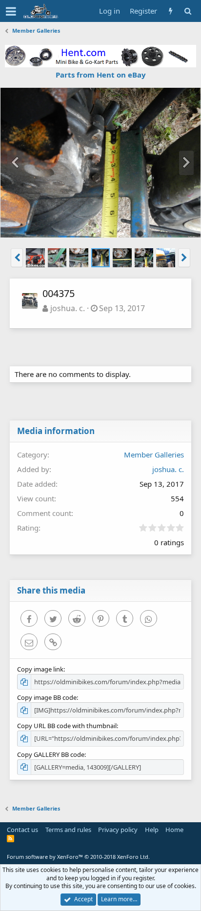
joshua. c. (67, 308)
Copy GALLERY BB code (50, 754)
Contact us (22, 829)
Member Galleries (154, 454)
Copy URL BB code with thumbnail (67, 725)
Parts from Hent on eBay (101, 74)
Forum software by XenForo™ (78, 856)
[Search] (187, 11)
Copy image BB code (47, 697)
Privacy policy (118, 829)
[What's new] (170, 11)
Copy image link (40, 669)
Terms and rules (68, 829)
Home (174, 829)
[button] (11, 11)
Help (152, 829)
